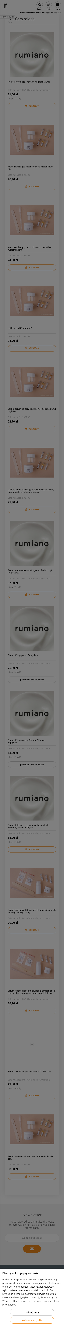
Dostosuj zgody (32, 1312)
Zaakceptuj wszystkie (32, 1320)
